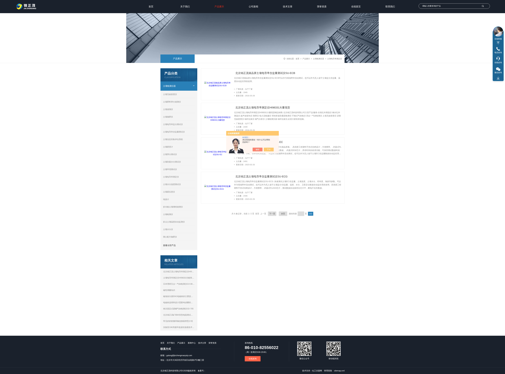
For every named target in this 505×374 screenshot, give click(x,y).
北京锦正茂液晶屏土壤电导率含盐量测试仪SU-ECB (265, 73)
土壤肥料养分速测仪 (172, 102)
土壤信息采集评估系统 (173, 139)
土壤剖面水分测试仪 (172, 162)
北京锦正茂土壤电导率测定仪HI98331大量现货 (179, 271)
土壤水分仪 (168, 229)
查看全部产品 (169, 245)
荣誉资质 (322, 6)
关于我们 (185, 6)
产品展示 (219, 6)
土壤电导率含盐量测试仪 (174, 132)
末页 (283, 214)
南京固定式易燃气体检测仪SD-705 (178, 309)
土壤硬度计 (168, 147)
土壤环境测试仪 (170, 169)
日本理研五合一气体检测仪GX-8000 (179, 284)
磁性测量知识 (169, 290)
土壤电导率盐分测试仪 (173, 124)
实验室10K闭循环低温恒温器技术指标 (179, 327)
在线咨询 (253, 359)
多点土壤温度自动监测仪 (174, 222)
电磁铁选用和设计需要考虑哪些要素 (179, 302)
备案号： (202, 371)
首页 (151, 6)
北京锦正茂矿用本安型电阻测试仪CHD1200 (179, 315)
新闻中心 (192, 343)
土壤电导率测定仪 (334, 59)
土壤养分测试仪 (170, 154)
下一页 (272, 214)
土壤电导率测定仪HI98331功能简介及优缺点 (179, 278)
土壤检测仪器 (318, 59)
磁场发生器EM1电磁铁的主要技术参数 (179, 296)
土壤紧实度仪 (169, 192)
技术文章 (287, 6)
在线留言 (356, 6)
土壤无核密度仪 (170, 94)
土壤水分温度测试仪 (172, 184)
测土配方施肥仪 (170, 237)
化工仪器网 (317, 371)
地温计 (166, 199)
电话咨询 (498, 52)
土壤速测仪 (168, 109)
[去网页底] (498, 78)
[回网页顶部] (498, 43)
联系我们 (390, 6)
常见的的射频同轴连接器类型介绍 (178, 321)
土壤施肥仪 (168, 117)
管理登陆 (328, 371)
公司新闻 (253, 6)
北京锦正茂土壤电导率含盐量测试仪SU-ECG (261, 176)
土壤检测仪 (168, 214)
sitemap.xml (339, 371)
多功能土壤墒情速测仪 (173, 207)
